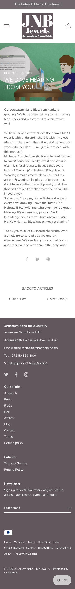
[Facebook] (16, 374)
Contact (9, 430)
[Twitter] (6, 374)
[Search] (50, 26)
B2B (7, 412)
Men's (31, 542)
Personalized (63, 548)
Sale (56, 542)
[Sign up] (69, 508)
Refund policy (13, 443)
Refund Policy (14, 470)
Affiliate (9, 418)
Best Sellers (45, 548)
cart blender (11, 572)
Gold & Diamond (14, 548)
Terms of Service (15, 463)
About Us (10, 393)
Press (8, 399)
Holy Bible (44, 542)
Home (7, 542)
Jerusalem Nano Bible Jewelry (32, 569)
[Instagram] (26, 374)
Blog (7, 424)
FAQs (8, 406)
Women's (19, 542)
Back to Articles (37, 288)
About (7, 554)
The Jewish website (25, 554)
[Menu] (6, 26)
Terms (8, 437)
